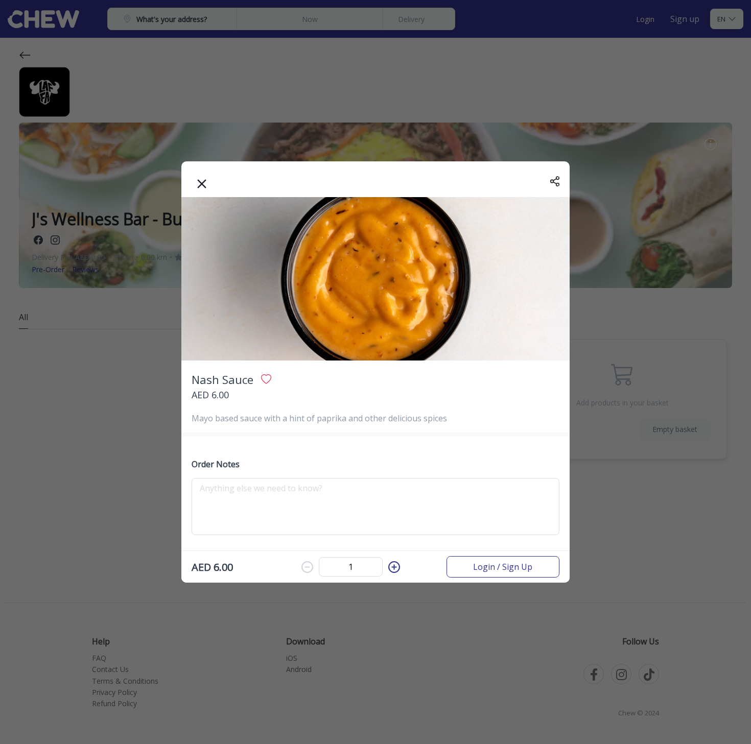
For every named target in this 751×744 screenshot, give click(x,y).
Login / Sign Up (502, 566)
